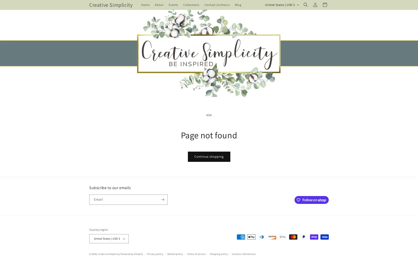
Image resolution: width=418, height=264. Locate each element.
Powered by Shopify (132, 254)
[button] (305, 5)
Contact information (244, 254)
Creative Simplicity (109, 254)
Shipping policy (219, 254)
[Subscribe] (162, 200)
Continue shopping (209, 156)
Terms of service (196, 254)
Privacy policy (155, 254)
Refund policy (175, 254)
